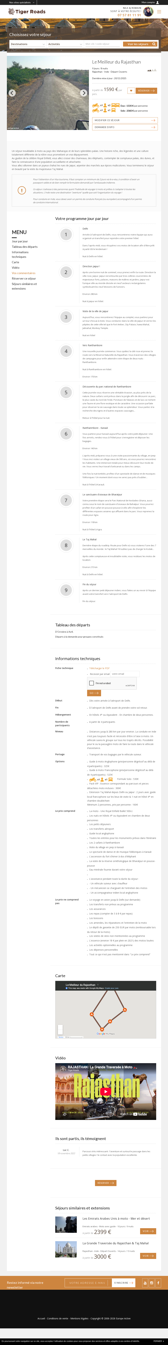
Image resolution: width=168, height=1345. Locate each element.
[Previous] (12, 93)
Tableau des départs (25, 246)
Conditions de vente (57, 1318)
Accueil (41, 1318)
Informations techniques (20, 254)
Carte (15, 262)
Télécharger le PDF (99, 668)
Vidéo (15, 267)
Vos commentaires (23, 273)
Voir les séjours (138, 44)
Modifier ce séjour (107, 120)
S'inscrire (121, 1282)
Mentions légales (79, 1318)
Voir (146, 1231)
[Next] (83, 93)
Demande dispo (105, 127)
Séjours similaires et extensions (24, 286)
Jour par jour (20, 241)
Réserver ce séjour (24, 278)
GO (92, 693)
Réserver (144, 90)
